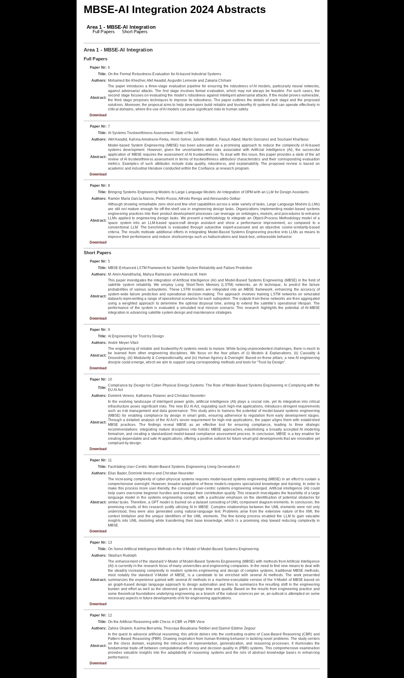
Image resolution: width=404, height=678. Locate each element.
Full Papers (104, 31)
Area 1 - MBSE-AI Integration (121, 27)
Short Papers (135, 31)
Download (98, 115)
